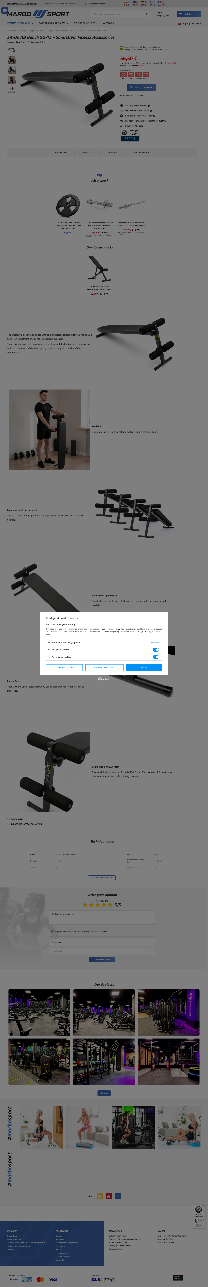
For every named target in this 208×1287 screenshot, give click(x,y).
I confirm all (144, 667)
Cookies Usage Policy (111, 629)
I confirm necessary (104, 667)
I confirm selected (64, 667)
